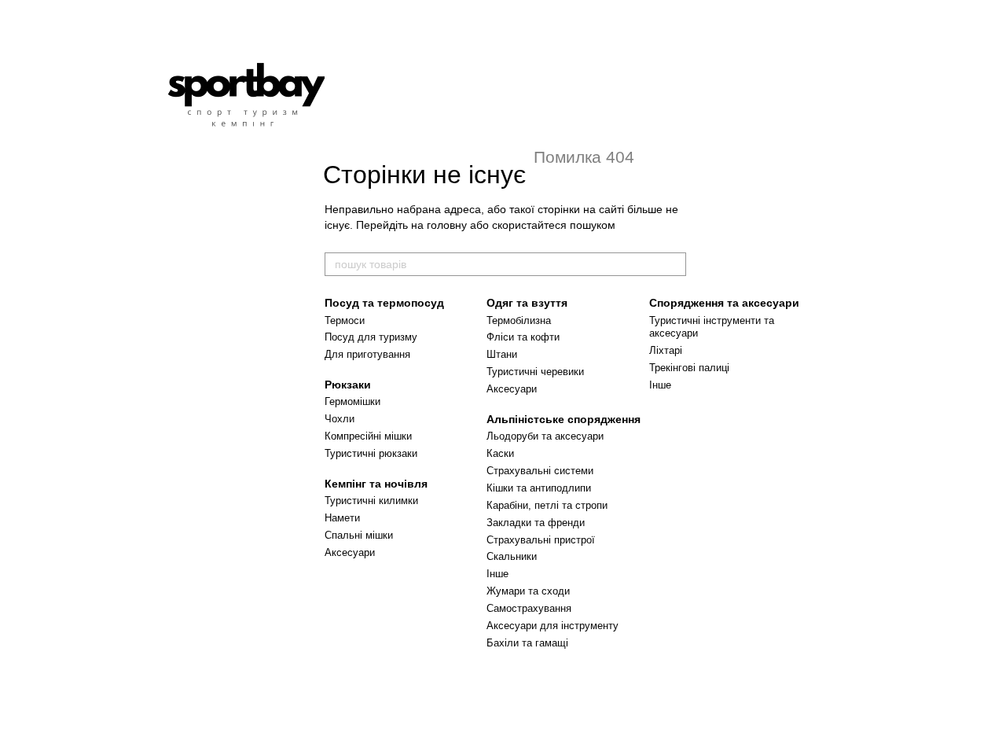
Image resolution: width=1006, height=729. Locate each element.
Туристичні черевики (535, 371)
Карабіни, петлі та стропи (547, 505)
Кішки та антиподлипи (538, 488)
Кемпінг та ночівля (376, 483)
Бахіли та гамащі (527, 643)
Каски (500, 453)
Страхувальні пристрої (540, 540)
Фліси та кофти (523, 337)
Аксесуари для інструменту (552, 625)
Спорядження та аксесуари (724, 302)
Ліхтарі (665, 350)
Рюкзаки (348, 384)
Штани (501, 354)
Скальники (511, 556)
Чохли (339, 419)
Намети (342, 518)
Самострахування (528, 608)
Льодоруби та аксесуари (545, 436)
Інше (497, 574)
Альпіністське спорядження (563, 419)
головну (447, 225)
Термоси (345, 320)
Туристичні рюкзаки (371, 453)
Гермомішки (352, 401)
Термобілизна (518, 320)
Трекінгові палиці (689, 368)
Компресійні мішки (368, 436)
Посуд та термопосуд (384, 302)
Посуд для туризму (371, 337)
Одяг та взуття (526, 302)
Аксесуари (350, 552)
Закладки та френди (535, 522)
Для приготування (367, 354)
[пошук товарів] (673, 264)
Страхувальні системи (539, 471)
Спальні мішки (359, 535)
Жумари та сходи (528, 591)
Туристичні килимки (371, 500)
